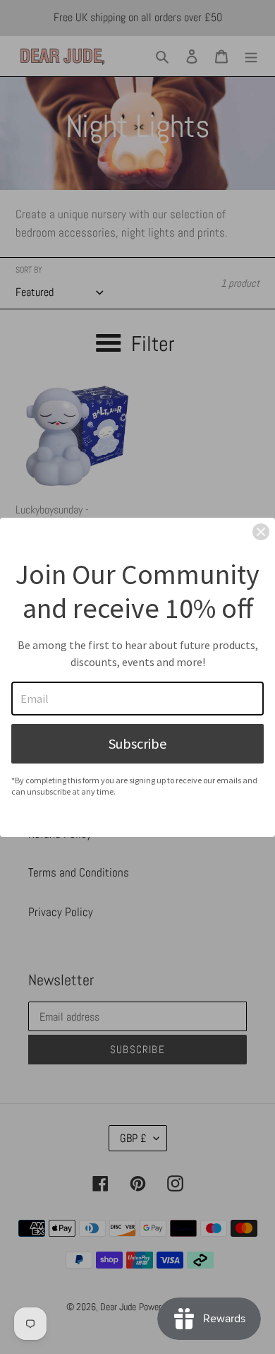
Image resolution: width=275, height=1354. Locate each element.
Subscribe (137, 743)
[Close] (260, 531)
